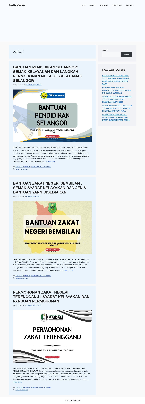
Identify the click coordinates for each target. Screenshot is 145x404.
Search (105, 50)
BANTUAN (19, 167)
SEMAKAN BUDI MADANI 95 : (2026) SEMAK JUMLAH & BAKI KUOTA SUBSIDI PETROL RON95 (116, 117)
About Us (93, 5)
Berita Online (17, 5)
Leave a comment (21, 169)
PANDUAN (26, 167)
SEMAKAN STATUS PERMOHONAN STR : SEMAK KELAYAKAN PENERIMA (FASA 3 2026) (116, 99)
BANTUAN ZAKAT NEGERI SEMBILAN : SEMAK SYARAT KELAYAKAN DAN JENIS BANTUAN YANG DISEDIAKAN (49, 187)
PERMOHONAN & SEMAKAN (41, 167)
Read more (50, 161)
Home (83, 5)
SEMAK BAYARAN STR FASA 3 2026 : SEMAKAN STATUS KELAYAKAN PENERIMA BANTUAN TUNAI (117, 108)
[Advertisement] (72, 27)
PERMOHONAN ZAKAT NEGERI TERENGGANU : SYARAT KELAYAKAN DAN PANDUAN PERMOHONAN (51, 296)
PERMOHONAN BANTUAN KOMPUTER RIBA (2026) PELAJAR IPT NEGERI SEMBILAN (116, 90)
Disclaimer (104, 5)
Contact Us (130, 5)
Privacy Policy (117, 5)
